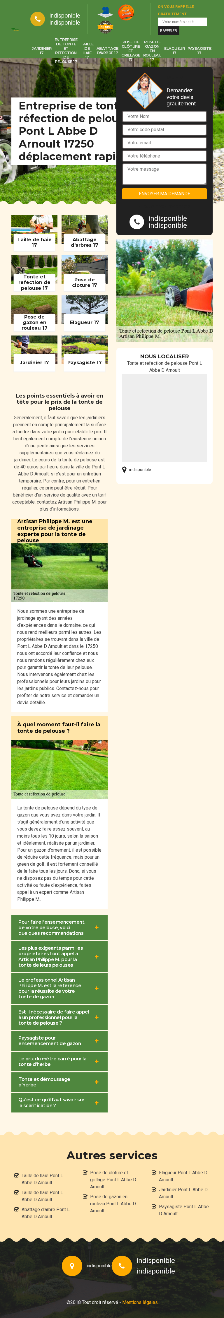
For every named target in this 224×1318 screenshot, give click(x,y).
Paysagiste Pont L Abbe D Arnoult (184, 1210)
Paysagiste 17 (199, 50)
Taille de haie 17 (87, 50)
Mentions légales (140, 1302)
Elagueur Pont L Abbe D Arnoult (183, 1176)
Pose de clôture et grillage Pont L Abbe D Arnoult (113, 1179)
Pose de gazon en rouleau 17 (152, 50)
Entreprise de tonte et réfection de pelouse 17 (66, 50)
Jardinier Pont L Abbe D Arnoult (183, 1193)
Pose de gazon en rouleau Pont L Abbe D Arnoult (113, 1203)
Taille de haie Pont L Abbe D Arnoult (42, 1179)
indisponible (64, 15)
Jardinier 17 (42, 50)
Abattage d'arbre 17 (107, 50)
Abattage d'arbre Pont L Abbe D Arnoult (46, 1213)
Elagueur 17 (174, 50)
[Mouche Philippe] (15, 28)
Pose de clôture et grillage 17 (130, 50)
